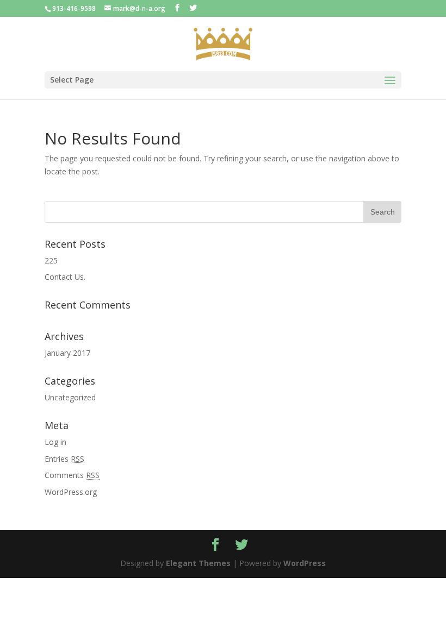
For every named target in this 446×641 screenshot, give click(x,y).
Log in (55, 442)
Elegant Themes (198, 563)
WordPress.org (71, 492)
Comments (72, 475)
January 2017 (67, 353)
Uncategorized (70, 397)
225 (51, 260)
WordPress (304, 563)
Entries (64, 459)
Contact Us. (65, 277)
